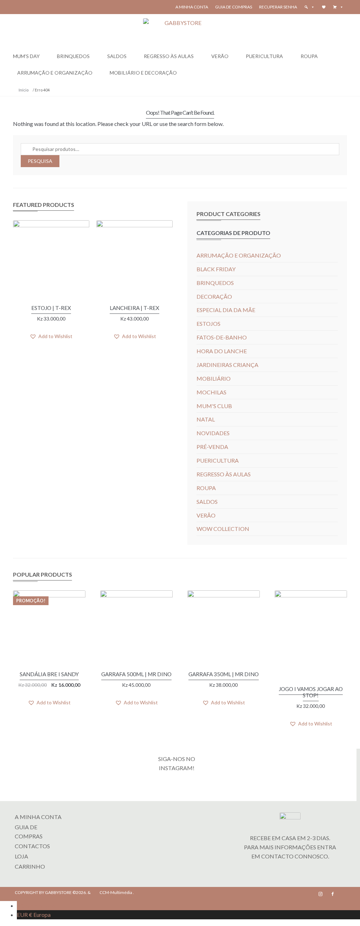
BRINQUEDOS (73, 56)
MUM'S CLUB (214, 405)
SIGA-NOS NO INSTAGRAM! (176, 763)
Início (23, 90)
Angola (36, 905)
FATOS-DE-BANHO (222, 337)
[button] (338, 7)
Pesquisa (40, 161)
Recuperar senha (278, 6)
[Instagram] (321, 894)
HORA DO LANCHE (222, 351)
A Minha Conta (191, 6)
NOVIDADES (213, 433)
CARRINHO (30, 866)
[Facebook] (333, 894)
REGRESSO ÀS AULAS (169, 56)
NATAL (206, 419)
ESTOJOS (208, 323)
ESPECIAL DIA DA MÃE (226, 309)
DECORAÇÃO (214, 296)
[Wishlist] (323, 7)
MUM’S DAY (26, 56)
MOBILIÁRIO (214, 378)
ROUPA (309, 56)
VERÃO (220, 56)
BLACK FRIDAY (216, 269)
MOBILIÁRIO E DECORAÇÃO (143, 73)
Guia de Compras (233, 6)
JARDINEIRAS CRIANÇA (227, 364)
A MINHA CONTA (38, 816)
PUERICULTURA (264, 56)
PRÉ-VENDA (212, 446)
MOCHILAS (211, 392)
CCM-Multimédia (115, 892)
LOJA (21, 856)
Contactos (32, 846)
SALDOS (117, 56)
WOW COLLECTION (223, 528)
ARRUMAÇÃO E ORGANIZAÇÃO (54, 73)
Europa (34, 914)
